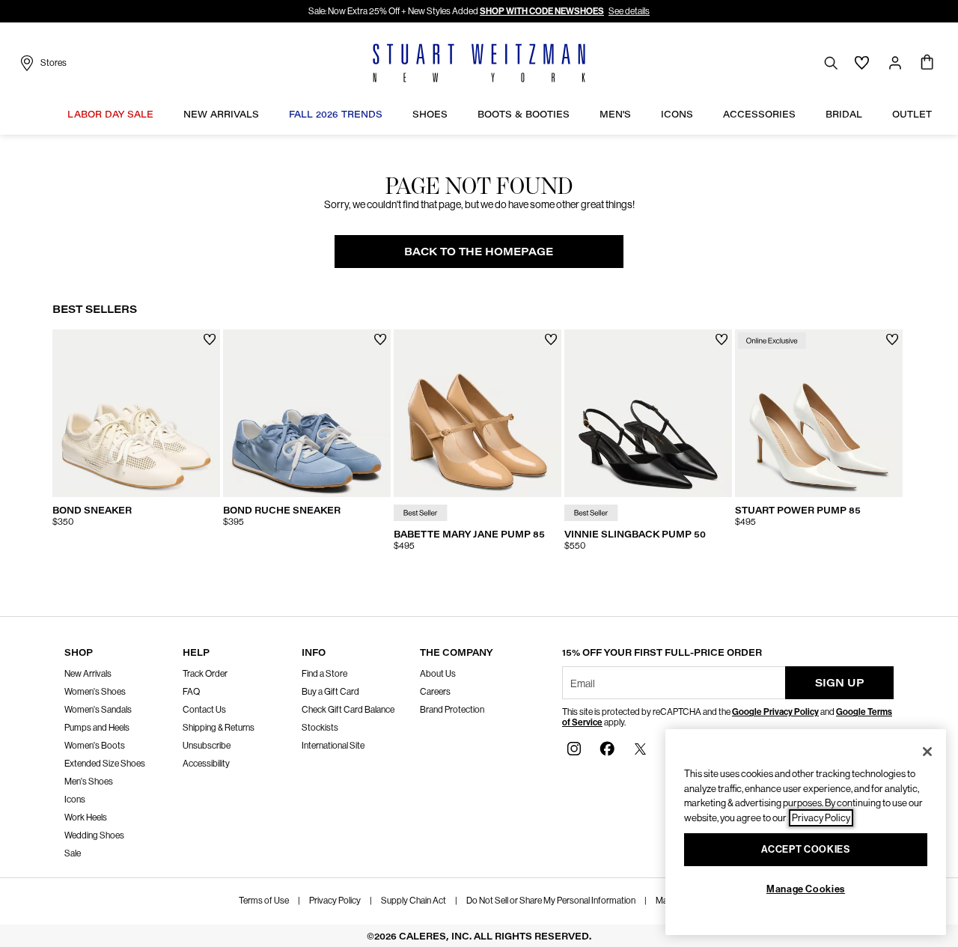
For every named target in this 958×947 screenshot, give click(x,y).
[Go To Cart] (927, 63)
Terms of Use (264, 900)
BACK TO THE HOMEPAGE (478, 251)
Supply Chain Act (413, 900)
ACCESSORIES (759, 114)
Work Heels (85, 817)
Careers (435, 691)
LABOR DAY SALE (110, 114)
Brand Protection (452, 709)
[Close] (927, 751)
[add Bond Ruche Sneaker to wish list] (380, 339)
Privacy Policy (335, 900)
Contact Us (204, 709)
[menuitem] (110, 116)
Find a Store (324, 674)
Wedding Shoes (94, 835)
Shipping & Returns (218, 727)
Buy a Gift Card (330, 691)
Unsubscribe (207, 745)
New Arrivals (88, 674)
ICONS (677, 114)
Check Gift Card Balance (348, 709)
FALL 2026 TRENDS (335, 114)
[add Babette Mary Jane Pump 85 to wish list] (551, 339)
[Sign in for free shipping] (895, 63)
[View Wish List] (862, 63)
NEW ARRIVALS (221, 114)
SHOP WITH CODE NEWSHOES (542, 11)
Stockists (320, 727)
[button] (160, 113)
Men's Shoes (88, 781)
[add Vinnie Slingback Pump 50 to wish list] (722, 339)
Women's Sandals (98, 709)
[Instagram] (574, 748)
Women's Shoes (95, 691)
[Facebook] (607, 748)
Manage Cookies (805, 889)
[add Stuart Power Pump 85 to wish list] (892, 339)
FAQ (191, 691)
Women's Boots (94, 745)
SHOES (430, 114)
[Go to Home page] (479, 62)
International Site (333, 745)
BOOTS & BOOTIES (524, 114)
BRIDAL (844, 114)
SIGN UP (839, 682)
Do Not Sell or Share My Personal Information (550, 900)
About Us (438, 674)
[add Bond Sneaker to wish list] (210, 339)
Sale (72, 853)
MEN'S (615, 114)
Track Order (205, 674)
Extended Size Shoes (104, 763)
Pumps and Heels (96, 727)
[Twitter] (640, 748)
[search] (831, 62)
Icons (74, 799)
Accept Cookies (805, 849)
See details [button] (629, 11)
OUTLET (912, 114)
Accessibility (206, 763)
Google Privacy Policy (775, 712)
